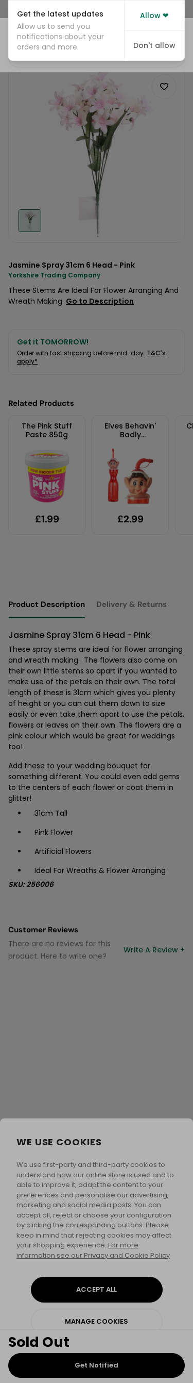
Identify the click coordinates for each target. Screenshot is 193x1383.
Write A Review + (154, 950)
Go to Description (100, 301)
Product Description (46, 604)
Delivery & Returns (131, 604)
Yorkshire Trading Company (54, 275)
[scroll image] (30, 220)
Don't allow (154, 45)
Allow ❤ (154, 15)
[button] (66, 30)
